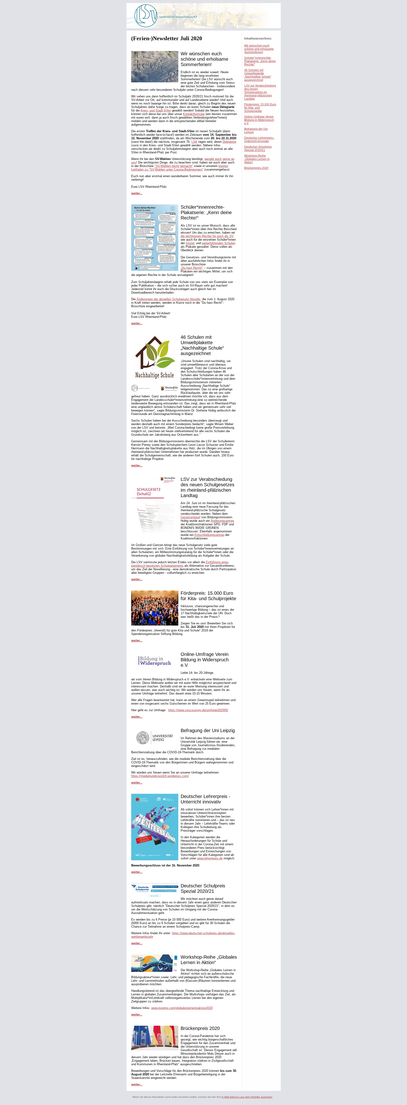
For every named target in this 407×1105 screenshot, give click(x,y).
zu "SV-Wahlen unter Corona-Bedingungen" (173, 169)
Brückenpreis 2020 (256, 168)
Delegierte (229, 142)
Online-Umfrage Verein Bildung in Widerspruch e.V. (259, 120)
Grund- (190, 243)
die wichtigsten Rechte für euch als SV (207, 236)
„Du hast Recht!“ (192, 268)
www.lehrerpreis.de (210, 858)
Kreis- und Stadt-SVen (156, 110)
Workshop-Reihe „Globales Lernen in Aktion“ (257, 159)
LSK (194, 142)
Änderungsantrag (222, 521)
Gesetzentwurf (190, 517)
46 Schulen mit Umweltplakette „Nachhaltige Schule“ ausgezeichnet (257, 75)
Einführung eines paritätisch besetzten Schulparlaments (180, 563)
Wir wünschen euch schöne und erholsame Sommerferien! (259, 49)
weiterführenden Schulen (218, 243)
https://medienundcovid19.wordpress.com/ (160, 776)
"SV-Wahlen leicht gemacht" (174, 166)
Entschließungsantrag (209, 535)
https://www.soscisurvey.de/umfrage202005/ (198, 710)
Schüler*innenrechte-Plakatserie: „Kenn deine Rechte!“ (260, 61)
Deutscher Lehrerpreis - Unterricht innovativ (259, 139)
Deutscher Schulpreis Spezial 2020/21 (258, 148)
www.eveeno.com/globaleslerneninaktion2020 (182, 1008)
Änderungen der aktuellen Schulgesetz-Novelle (168, 299)
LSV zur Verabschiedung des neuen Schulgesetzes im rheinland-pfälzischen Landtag (260, 92)
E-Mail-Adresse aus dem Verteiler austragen (247, 1097)
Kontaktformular (194, 114)
